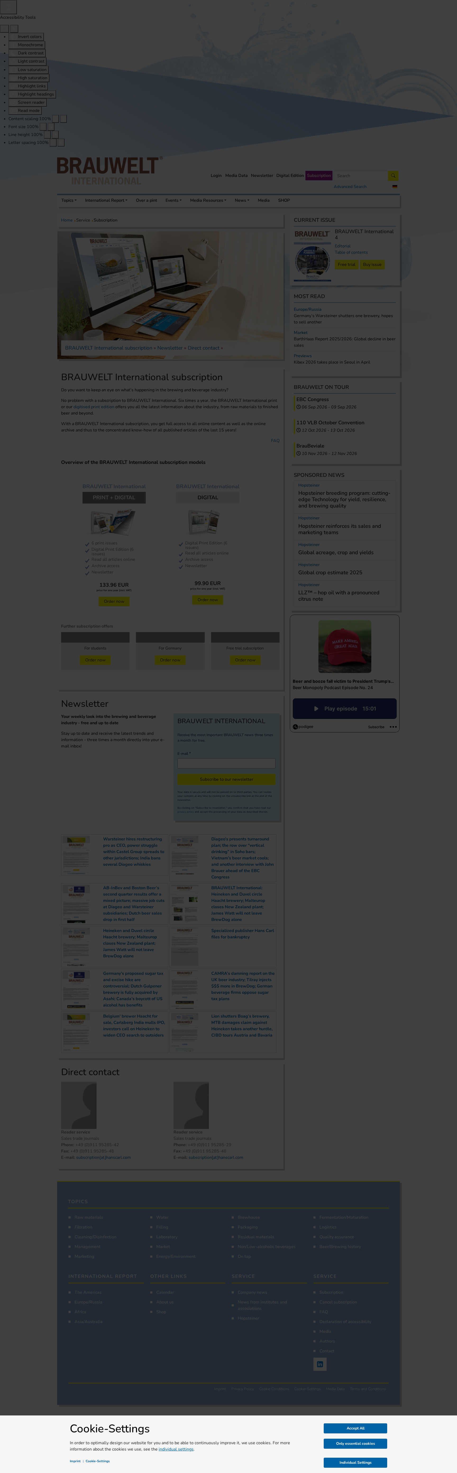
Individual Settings (356, 1462)
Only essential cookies (355, 1443)
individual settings (176, 1449)
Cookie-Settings (98, 1461)
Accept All (355, 1428)
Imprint (75, 1461)
